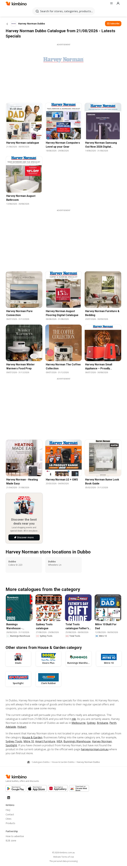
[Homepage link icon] (28, 762)
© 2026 (63, 852)
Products (10, 823)
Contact (10, 814)
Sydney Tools (14, 741)
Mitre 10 (28, 741)
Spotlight (11, 745)
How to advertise (15, 836)
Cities (8, 818)
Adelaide (11, 727)
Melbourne (78, 723)
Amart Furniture (45, 741)
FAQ (8, 810)
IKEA (59, 741)
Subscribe (114, 23)
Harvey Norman (102, 741)
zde (74, 719)
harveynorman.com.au (94, 749)
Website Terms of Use (63, 857)
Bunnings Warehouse (77, 741)
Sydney (91, 723)
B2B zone (11, 840)
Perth (112, 723)
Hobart (21, 727)
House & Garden (32, 737)
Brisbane (102, 723)
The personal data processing (63, 861)
